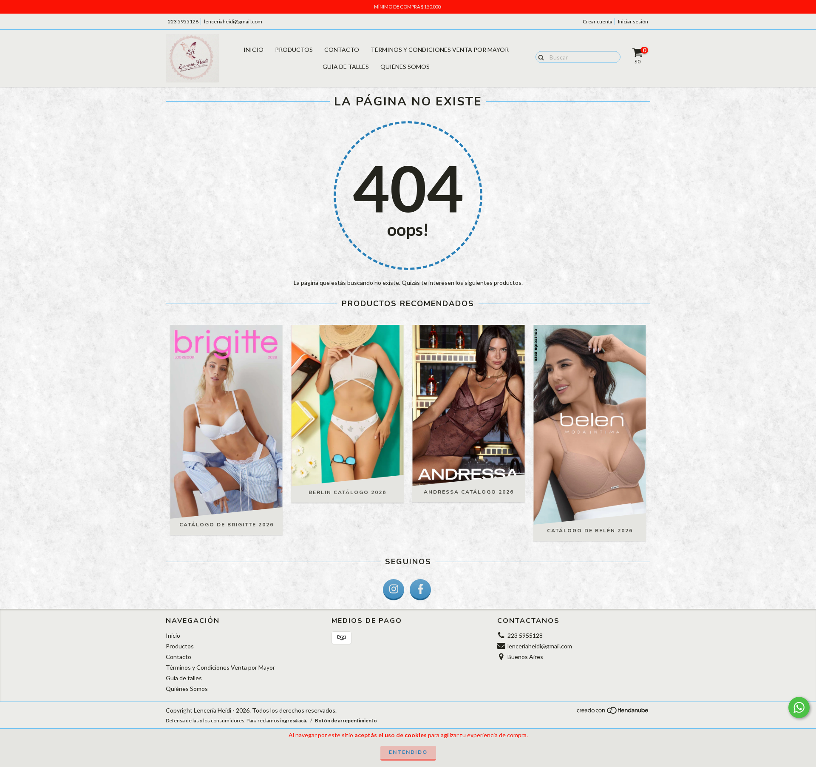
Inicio (254, 49)
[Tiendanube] (613, 712)
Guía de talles (346, 66)
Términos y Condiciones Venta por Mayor (440, 49)
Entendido (408, 752)
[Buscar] (539, 56)
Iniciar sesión (633, 21)
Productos (294, 49)
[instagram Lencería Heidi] (393, 589)
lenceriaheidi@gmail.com (233, 21)
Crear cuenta (597, 21)
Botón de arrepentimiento (346, 720)
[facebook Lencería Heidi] (420, 589)
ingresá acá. (293, 720)
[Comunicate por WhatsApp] (799, 707)
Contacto (341, 49)
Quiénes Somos (405, 66)
